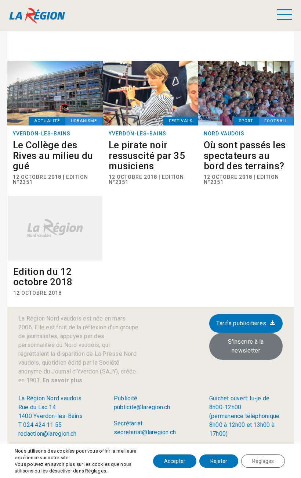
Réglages (95, 471)
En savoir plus (61, 380)
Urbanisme (84, 120)
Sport (246, 120)
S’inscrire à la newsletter (246, 346)
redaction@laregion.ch (47, 433)
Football (276, 120)
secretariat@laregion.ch (145, 432)
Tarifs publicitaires (241, 323)
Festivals (180, 120)
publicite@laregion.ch (142, 407)
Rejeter (218, 461)
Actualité (47, 120)
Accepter (174, 461)
